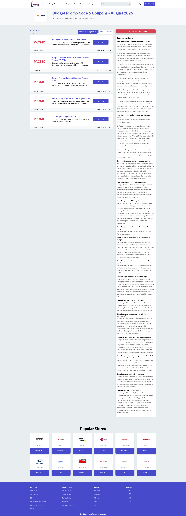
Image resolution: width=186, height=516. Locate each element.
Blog (91, 4)
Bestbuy (97, 494)
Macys (96, 498)
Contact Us (34, 494)
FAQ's (32, 509)
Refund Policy (67, 498)
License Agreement (36, 505)
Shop (76, 4)
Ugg (95, 501)
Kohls (96, 505)
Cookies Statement (68, 505)
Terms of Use (66, 494)
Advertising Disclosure (38, 501)
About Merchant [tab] (106, 32)
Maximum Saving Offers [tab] (87, 32)
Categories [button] (52, 4)
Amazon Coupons (66, 4)
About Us (33, 490)
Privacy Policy (67, 490)
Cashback (83, 4)
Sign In (141, 4)
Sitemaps (65, 501)
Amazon (97, 490)
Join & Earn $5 (150, 4)
